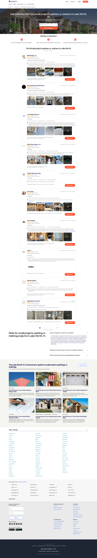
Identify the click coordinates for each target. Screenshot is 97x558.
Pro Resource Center (58, 524)
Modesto (11, 445)
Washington (11, 459)
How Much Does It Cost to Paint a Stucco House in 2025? (48, 417)
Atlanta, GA (14, 484)
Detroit (37, 441)
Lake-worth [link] (17, 7)
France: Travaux (34, 545)
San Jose (11, 453)
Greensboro (38, 464)
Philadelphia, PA (15, 492)
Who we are (75, 523)
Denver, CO (14, 487)
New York (38, 457)
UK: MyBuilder (63, 545)
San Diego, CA (14, 495)
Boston (37, 439)
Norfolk (64, 461)
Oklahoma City (39, 476)
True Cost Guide (76, 507)
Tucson (10, 437)
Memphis (64, 443)
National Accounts (57, 528)
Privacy (42, 549)
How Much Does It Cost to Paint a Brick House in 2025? (48, 391)
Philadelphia (65, 437)
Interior (10, 4)
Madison (64, 470)
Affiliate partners (76, 533)
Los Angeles (11, 443)
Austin (63, 447)
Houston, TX (33, 487)
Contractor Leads (57, 526)
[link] (48, 57)
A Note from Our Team (77, 514)
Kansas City (38, 449)
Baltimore (38, 437)
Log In (79, 1)
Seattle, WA (52, 495)
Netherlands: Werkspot (56, 545)
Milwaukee (64, 472)
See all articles (83, 365)
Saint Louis (38, 451)
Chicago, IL (51, 484)
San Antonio (65, 457)
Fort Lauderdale (12, 461)
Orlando (11, 468)
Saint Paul (38, 447)
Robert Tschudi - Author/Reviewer (43, 414)
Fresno (10, 439)
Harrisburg (64, 435)
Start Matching (48, 28)
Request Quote (70, 79)
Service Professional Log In (59, 521)
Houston (64, 455)
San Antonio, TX (71, 492)
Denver (10, 455)
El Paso (64, 451)
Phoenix (10, 435)
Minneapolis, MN (34, 490)
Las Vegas (38, 453)
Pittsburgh (64, 439)
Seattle (64, 468)
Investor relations (76, 528)
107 (57, 327)
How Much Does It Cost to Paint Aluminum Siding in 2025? (20, 391)
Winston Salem (39, 468)
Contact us (75, 530)
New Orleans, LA (53, 490)
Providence (65, 441)
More (25, 4)
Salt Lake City (65, 459)
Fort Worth (64, 453)
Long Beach (11, 441)
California (45, 549)
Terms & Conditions (55, 551)
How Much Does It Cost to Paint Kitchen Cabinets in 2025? (19, 417)
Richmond (64, 464)
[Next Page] (60, 328)
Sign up (16, 517)
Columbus (38, 474)
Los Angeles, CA (53, 487)
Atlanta (10, 472)
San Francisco (12, 451)
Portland (64, 433)
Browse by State (22, 481)
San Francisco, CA (34, 495)
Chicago (11, 474)
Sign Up (85, 1)
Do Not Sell (49, 549)
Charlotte (38, 461)
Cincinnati (38, 470)
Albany (37, 455)
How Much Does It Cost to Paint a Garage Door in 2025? (75, 391)
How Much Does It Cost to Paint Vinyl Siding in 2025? (75, 417)
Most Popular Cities (13, 482)
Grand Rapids (39, 443)
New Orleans (38, 435)
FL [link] (12, 7)
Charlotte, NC (33, 484)
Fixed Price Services (58, 509)
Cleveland (38, 472)
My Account (75, 505)
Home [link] (10, 7)
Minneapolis (38, 445)
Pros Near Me (75, 513)
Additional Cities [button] (12, 498)
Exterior (14, 4)
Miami (10, 466)
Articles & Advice (31, 4)
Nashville (64, 445)
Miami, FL (70, 487)
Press (74, 526)
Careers (74, 524)
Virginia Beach (65, 466)
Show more (73, 66)
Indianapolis (11, 476)
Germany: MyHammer (41, 545)
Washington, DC (71, 495)
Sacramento (11, 447)
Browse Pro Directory (58, 507)
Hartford (11, 457)
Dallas (63, 449)
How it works (75, 521)
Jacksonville (11, 464)
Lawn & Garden (20, 4)
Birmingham (11, 433)
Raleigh (37, 466)
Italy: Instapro (48, 545)
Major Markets (13, 430)
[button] (31, 72)
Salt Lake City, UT (53, 492)
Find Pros (55, 505)
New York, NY (71, 490)
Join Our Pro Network (58, 523)
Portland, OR (33, 492)
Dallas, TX (70, 484)
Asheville (38, 459)
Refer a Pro (75, 511)
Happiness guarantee (77, 532)
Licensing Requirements (78, 516)
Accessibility (54, 549)
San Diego (11, 449)
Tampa (10, 470)
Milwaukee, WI (14, 490)
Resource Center (76, 509)
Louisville (38, 433)
